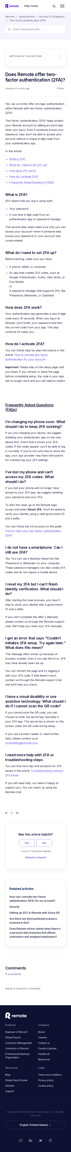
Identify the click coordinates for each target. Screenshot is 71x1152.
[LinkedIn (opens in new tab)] (30, 1140)
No (44, 843)
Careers (42, 1037)
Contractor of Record (17, 1048)
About (41, 1032)
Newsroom (44, 1059)
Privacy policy (45, 1080)
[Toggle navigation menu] (62, 6)
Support (9, 1091)
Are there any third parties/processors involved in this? (33, 920)
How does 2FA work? (22, 170)
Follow (60, 88)
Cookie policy (45, 1085)
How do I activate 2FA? (23, 176)
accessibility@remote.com (21, 743)
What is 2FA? (17, 159)
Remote (9, 16)
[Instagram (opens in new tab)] (50, 1140)
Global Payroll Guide (16, 1080)
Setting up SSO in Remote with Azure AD (34, 912)
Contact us (44, 1042)
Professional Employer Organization (17, 1055)
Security (14, 906)
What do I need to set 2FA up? (28, 165)
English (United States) (34, 1125)
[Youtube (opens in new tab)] (20, 1140)
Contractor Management (18, 1042)
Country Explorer (47, 1048)
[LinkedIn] (17, 813)
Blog (7, 1074)
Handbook (44, 1053)
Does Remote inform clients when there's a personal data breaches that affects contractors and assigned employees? (35, 932)
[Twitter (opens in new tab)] (40, 1140)
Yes (26, 843)
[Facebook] (6, 813)
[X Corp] (12, 813)
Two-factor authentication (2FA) (27, 20)
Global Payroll (12, 1037)
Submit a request (35, 857)
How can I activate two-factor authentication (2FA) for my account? (32, 898)
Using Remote (26, 16)
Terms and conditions (50, 1074)
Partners (9, 1085)
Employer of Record (16, 1032)
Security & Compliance (52, 16)
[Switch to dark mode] (54, 6)
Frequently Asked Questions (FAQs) (31, 182)
